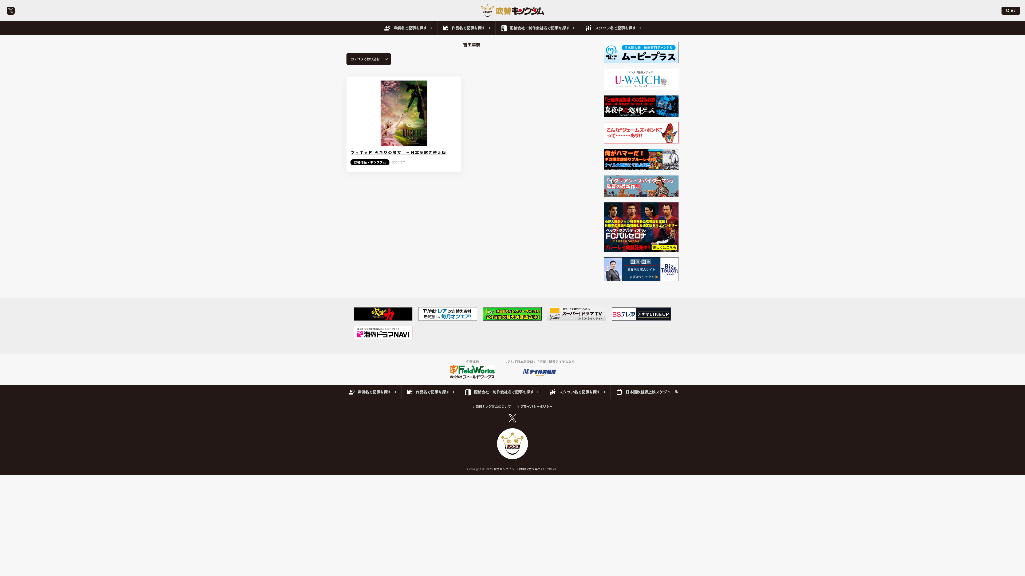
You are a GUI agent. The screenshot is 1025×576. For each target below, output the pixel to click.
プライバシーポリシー (537, 406)
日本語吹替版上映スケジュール (652, 391)
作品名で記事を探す (468, 27)
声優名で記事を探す (410, 27)
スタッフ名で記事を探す (615, 27)
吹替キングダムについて (493, 406)
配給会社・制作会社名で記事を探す (540, 27)
